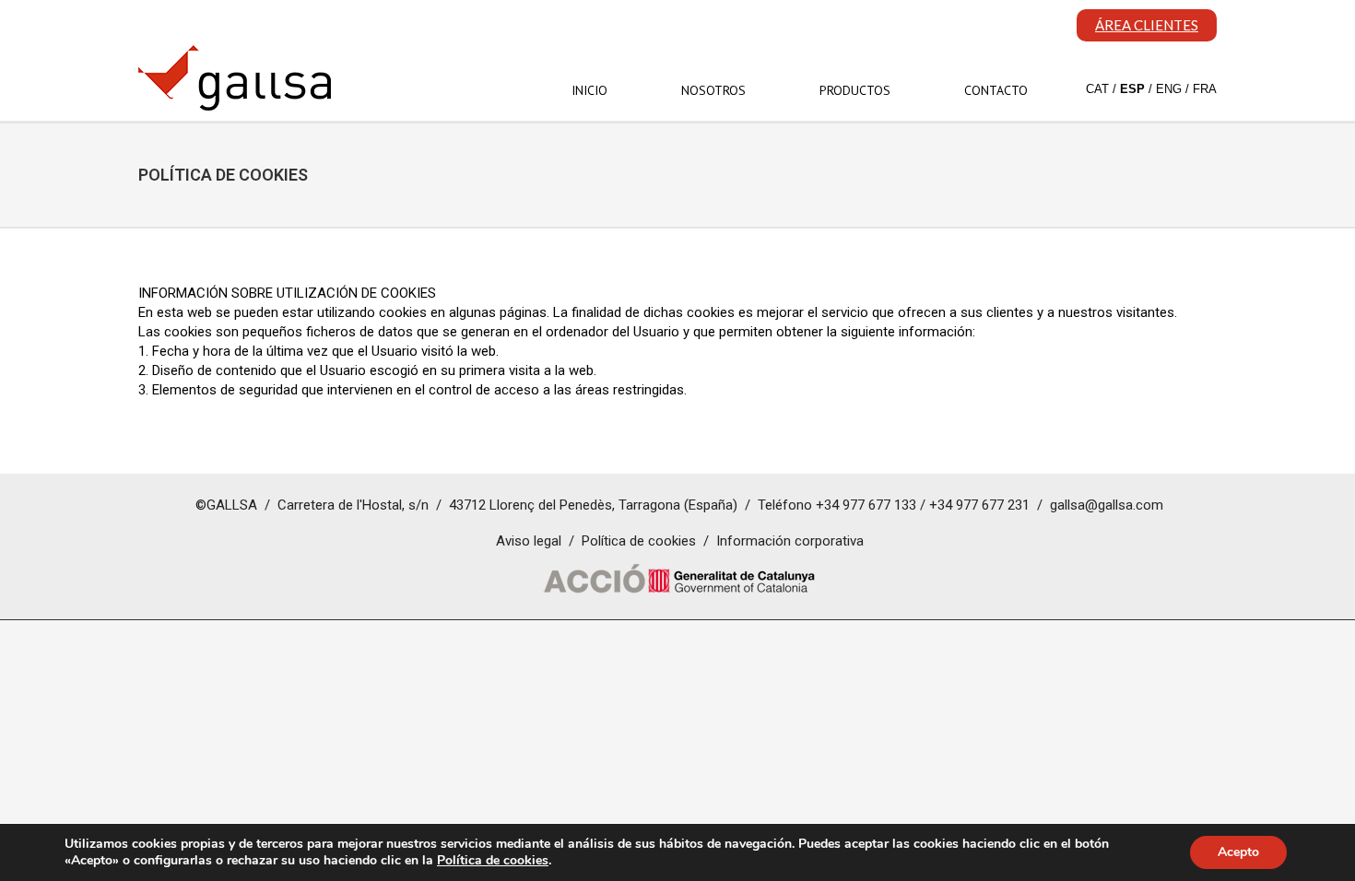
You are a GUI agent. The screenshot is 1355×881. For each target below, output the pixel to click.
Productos (854, 90)
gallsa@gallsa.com (1106, 505)
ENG (1169, 89)
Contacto (996, 90)
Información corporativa (790, 541)
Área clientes (1146, 25)
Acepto (1238, 852)
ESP (1132, 89)
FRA (1205, 89)
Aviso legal (528, 541)
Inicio (589, 90)
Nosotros (713, 90)
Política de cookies (639, 541)
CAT (1097, 89)
